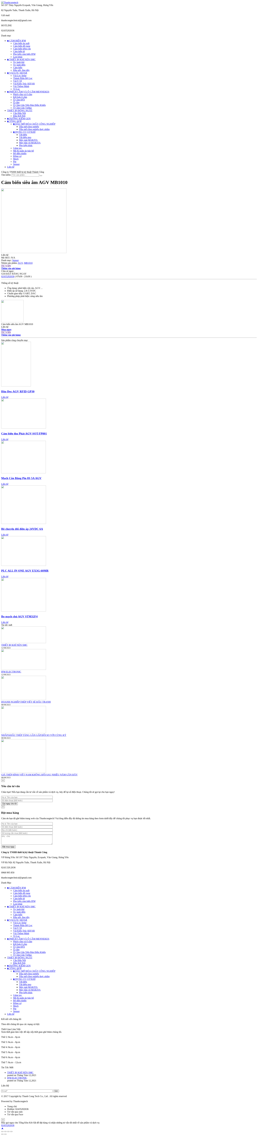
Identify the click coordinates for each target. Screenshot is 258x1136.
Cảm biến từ (19, 51)
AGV (20, 263)
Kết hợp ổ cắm (20, 97)
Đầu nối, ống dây (21, 70)
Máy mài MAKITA (28, 140)
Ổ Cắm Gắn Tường (22, 108)
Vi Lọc (16, 89)
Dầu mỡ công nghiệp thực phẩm (34, 129)
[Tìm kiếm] (41, 175)
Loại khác (18, 57)
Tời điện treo (25, 137)
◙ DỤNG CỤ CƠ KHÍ (24, 132)
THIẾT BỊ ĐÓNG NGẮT (19, 110)
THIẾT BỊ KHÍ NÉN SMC (14, 645)
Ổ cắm (16, 102)
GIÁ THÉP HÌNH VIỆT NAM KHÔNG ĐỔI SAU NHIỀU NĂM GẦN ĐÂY (39, 774)
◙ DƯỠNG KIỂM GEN (19, 118)
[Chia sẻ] (5, 1131)
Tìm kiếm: (6, 175)
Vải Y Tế (17, 81)
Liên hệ (10, 167)
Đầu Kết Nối (19, 116)
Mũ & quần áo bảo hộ (23, 151)
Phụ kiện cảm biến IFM (24, 54)
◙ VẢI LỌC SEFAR (17, 73)
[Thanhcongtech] (9, 2)
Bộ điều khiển (19, 153)
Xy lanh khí (18, 62)
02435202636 (7, 276)
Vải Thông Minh (21, 86)
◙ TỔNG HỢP (14, 121)
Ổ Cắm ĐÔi (19, 99)
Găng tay (17, 148)
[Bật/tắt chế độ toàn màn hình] (8, 1131)
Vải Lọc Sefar (19, 75)
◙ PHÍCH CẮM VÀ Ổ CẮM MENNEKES (28, 91)
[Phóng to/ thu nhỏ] (11, 1131)
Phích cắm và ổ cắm (22, 94)
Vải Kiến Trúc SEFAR (24, 83)
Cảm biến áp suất (21, 43)
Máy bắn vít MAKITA (30, 142)
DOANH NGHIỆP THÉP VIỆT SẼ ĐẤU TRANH (26, 702)
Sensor (16, 164)
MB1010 (28, 263)
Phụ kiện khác (26, 145)
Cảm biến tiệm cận (22, 48)
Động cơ (17, 156)
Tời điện (23, 134)
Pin (14, 161)
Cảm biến (17, 67)
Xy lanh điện (19, 65)
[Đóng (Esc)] (2, 1131)
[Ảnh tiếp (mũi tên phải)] (5, 1134)
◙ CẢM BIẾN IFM (16, 40)
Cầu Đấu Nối (19, 113)
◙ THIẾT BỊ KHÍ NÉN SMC (21, 59)
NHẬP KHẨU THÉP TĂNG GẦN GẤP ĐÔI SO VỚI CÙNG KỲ (33, 735)
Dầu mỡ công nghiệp (29, 126)
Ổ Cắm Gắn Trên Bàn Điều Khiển (29, 105)
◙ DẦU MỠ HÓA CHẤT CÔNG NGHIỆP (34, 124)
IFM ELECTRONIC (11, 671)
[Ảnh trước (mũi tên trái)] (2, 1134)
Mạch (16, 159)
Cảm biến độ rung (21, 46)
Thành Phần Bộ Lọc (22, 78)
